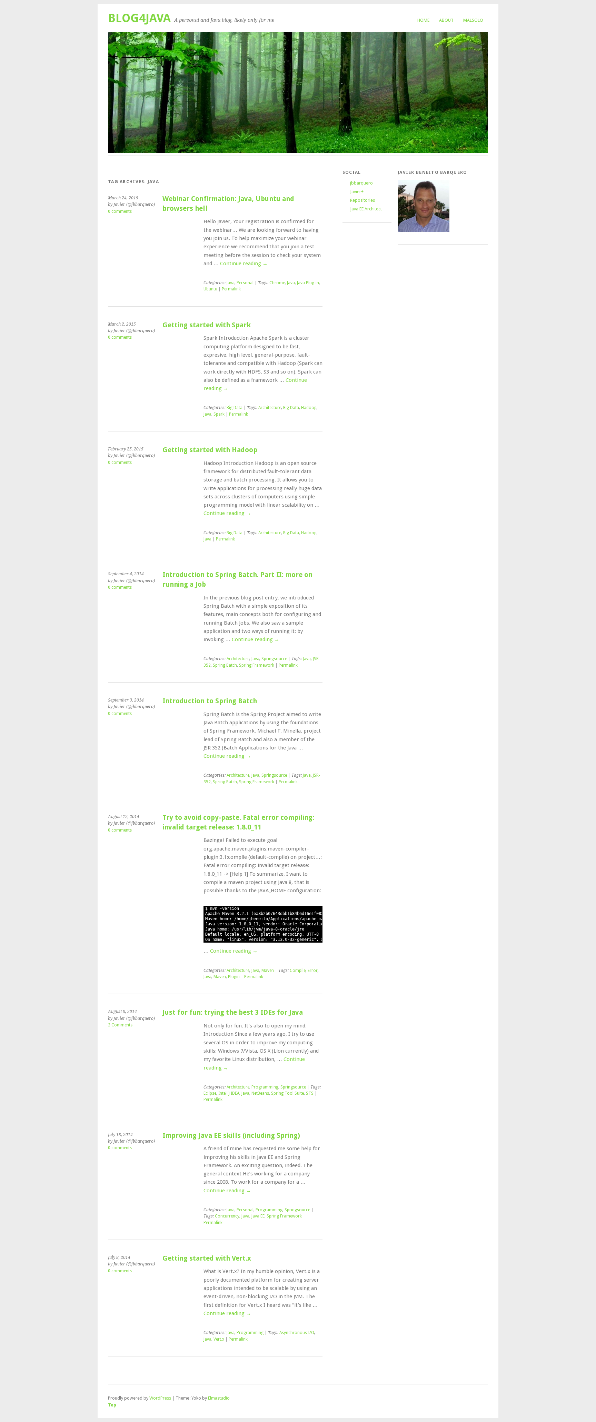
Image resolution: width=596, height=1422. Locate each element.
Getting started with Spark (206, 325)
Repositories (362, 200)
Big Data (234, 407)
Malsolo (473, 20)
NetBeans (260, 1093)
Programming (264, 1087)
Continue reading (244, 263)
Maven (267, 970)
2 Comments (120, 1025)
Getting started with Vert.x (206, 1258)
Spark (219, 414)
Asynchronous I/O (296, 1332)
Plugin (234, 976)
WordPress (160, 1398)
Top (112, 1405)
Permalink (231, 289)
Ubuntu (210, 289)
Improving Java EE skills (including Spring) (231, 1136)
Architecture (269, 407)
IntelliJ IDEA (228, 1093)
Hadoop (309, 407)
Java (231, 282)
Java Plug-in (308, 282)
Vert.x (218, 1339)
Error (313, 970)
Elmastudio (219, 1398)
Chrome (277, 282)
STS (310, 1093)
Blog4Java (139, 18)
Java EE (258, 1216)
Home (423, 20)
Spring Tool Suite (287, 1093)
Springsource (274, 658)
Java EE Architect (366, 208)
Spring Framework (256, 665)
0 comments (120, 211)
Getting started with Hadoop (209, 450)
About (446, 20)
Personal (245, 282)
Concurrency (227, 1216)
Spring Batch (225, 665)
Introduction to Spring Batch (209, 701)
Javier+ (357, 191)
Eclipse (209, 1093)
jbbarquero (361, 183)
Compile (298, 970)
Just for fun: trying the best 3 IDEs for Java (232, 1012)
